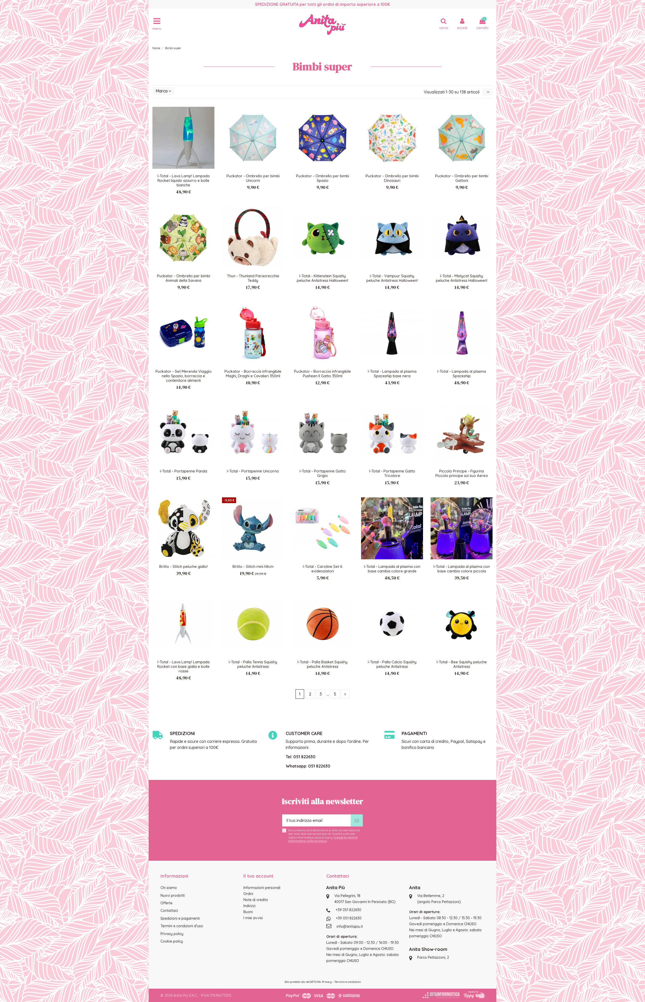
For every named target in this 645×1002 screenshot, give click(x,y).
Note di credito (255, 899)
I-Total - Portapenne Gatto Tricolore (392, 473)
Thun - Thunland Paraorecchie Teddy (253, 278)
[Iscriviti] (357, 820)
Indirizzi (249, 906)
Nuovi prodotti (172, 895)
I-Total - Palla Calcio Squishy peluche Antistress (392, 664)
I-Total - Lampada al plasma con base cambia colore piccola (462, 568)
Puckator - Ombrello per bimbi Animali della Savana (183, 278)
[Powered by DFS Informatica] (441, 995)
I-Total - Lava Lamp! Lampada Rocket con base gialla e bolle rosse (183, 666)
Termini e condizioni (347, 982)
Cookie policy (171, 941)
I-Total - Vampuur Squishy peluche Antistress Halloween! (392, 278)
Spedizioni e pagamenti (180, 918)
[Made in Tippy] (474, 994)
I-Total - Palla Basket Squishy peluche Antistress (322, 664)
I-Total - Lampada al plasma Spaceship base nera (392, 373)
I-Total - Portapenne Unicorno (253, 471)
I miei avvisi (253, 918)
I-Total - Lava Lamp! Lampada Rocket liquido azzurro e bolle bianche (183, 180)
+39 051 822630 (348, 910)
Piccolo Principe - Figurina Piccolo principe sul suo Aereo (461, 473)
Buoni (248, 912)
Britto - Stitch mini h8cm (253, 566)
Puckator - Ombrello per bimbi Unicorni (253, 178)
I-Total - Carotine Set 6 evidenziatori (322, 568)
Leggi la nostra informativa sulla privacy (323, 839)
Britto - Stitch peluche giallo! (183, 566)
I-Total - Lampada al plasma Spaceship (461, 373)
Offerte (166, 903)
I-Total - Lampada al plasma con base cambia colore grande (392, 568)
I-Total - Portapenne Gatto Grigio (323, 473)
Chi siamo (168, 887)
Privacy (327, 982)
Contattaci (169, 910)
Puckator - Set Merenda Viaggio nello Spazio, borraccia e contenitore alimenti (183, 376)
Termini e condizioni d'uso (181, 926)
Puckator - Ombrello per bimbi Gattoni (461, 178)
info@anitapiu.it (350, 926)
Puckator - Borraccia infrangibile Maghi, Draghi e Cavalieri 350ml (252, 373)
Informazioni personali (261, 887)
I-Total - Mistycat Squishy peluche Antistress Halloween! (461, 278)
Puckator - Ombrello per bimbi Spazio (322, 178)
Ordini (248, 893)
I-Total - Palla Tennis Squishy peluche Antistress (253, 664)
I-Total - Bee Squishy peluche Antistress (462, 664)
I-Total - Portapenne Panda (183, 471)
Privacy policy (171, 933)
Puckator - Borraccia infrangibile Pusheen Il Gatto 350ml (322, 373)
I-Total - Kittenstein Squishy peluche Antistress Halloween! (322, 278)
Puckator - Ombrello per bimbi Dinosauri (392, 178)
